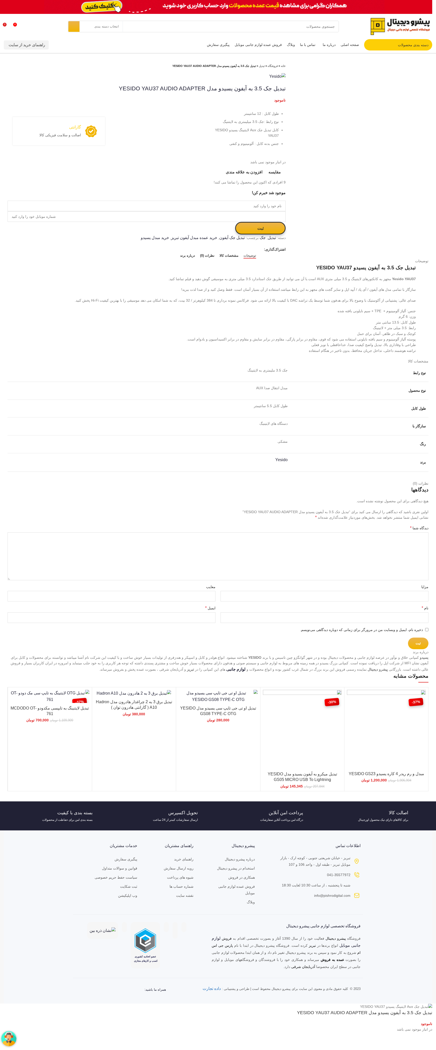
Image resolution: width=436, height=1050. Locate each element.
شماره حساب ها (182, 886)
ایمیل (210, 608)
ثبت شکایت (128, 886)
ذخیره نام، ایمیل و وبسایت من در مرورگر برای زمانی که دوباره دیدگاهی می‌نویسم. (361, 630)
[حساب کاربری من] (35, 26)
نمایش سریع (350, 709)
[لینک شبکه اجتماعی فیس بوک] (260, 249)
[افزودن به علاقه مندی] (350, 720)
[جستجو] (73, 26)
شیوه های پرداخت (180, 877)
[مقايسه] (350, 698)
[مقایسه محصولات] (26, 26)
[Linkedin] (106, 989)
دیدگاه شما (419, 528)
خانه (283, 65)
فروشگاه (273, 65)
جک (263, 237)
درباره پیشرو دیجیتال (240, 859)
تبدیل (262, 65)
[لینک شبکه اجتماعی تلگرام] (242, 249)
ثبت (260, 228)
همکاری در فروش (241, 877)
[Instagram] (136, 989)
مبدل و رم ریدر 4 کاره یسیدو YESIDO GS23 (386, 774)
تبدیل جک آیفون (232, 237)
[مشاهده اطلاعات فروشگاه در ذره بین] (103, 930)
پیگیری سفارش (126, 859)
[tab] (249, 255)
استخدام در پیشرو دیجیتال (236, 868)
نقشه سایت (185, 896)
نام (425, 608)
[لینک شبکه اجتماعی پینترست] (254, 249)
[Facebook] (126, 989)
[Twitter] (116, 989)
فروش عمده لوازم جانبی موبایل (236, 889)
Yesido (281, 460)
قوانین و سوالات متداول (119, 868)
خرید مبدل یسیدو (155, 237)
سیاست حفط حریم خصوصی (116, 877)
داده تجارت (212, 988)
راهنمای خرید (184, 859)
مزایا (424, 587)
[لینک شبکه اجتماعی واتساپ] (248, 249)
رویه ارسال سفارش (179, 868)
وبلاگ (251, 902)
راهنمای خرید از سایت (27, 45)
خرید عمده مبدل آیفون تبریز (194, 237)
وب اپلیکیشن (127, 896)
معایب (210, 587)
